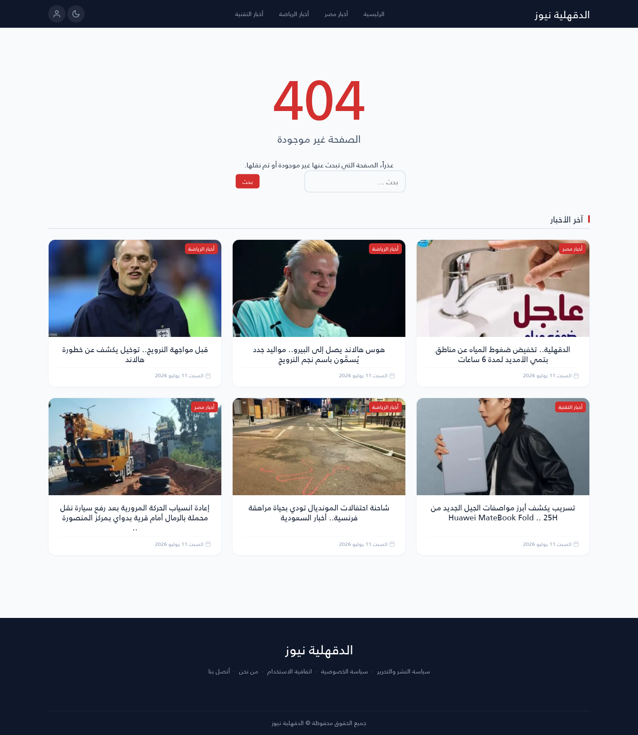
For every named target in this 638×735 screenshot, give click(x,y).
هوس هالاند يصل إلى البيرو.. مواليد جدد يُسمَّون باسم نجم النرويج (319, 353)
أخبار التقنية (249, 14)
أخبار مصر (336, 14)
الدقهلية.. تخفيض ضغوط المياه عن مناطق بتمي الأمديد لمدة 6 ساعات (503, 353)
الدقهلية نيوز (562, 14)
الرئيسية (374, 14)
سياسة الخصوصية (344, 671)
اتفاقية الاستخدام (289, 671)
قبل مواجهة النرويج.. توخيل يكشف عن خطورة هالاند (135, 353)
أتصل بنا (219, 671)
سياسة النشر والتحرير (403, 671)
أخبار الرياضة (294, 14)
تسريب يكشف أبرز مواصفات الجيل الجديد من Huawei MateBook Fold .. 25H (503, 512)
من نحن (248, 671)
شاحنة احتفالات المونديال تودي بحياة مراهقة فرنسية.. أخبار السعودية (319, 512)
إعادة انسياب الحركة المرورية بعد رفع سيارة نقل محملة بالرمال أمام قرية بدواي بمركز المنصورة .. (135, 517)
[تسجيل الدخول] (57, 14)
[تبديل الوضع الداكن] (76, 14)
